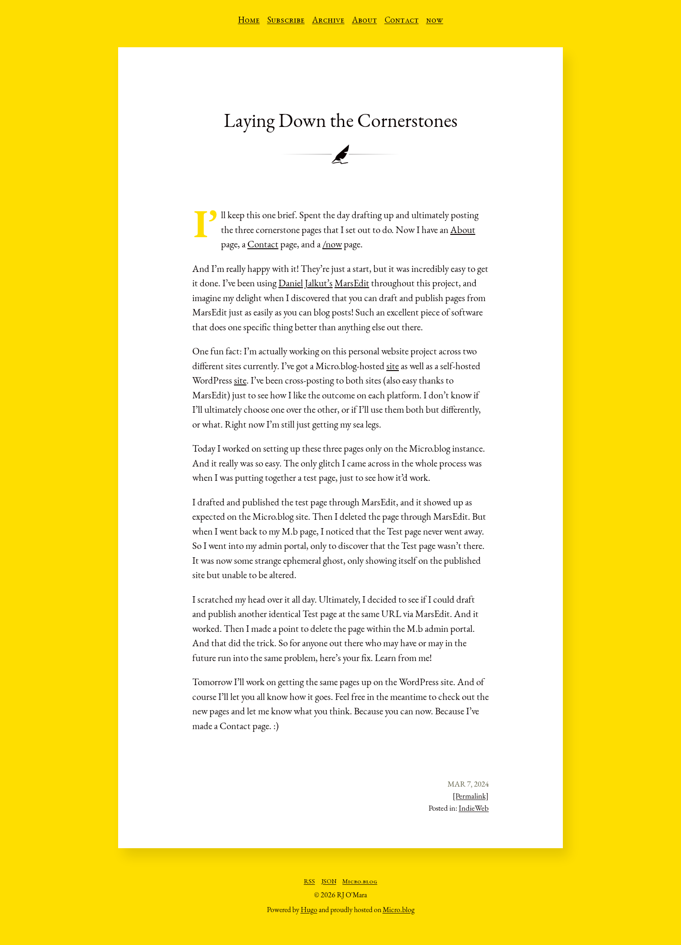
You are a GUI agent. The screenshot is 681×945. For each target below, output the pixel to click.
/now (332, 244)
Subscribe (286, 21)
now (434, 21)
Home (249, 21)
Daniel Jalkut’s (305, 283)
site (392, 365)
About (364, 21)
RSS (309, 882)
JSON (329, 882)
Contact (402, 21)
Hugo (309, 909)
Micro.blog (359, 882)
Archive (328, 21)
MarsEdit (351, 283)
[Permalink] (471, 796)
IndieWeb (474, 808)
